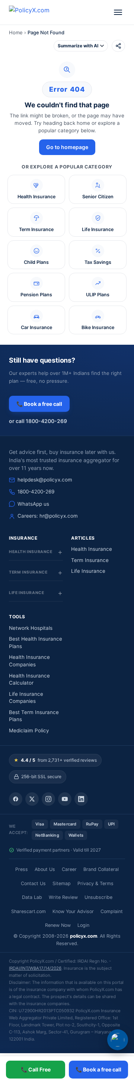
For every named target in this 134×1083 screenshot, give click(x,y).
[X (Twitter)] (32, 799)
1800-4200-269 (35, 492)
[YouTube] (64, 799)
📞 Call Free (36, 1069)
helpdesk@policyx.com (44, 480)
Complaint (111, 911)
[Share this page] (118, 46)
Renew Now (58, 925)
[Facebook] (15, 799)
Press (21, 869)
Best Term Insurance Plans (34, 716)
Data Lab (32, 897)
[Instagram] (48, 799)
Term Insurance (90, 560)
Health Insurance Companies (29, 660)
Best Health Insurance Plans (35, 642)
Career (69, 869)
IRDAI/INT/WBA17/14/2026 (35, 968)
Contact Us (33, 883)
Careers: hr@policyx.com (47, 516)
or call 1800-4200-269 (38, 421)
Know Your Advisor (73, 911)
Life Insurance (88, 571)
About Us (45, 869)
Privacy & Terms (95, 883)
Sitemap (61, 883)
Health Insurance (91, 549)
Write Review (63, 897)
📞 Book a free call (39, 404)
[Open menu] (118, 12)
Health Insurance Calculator (29, 679)
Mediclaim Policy (29, 730)
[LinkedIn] (81, 799)
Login (83, 925)
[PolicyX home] (36, 12)
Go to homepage (67, 147)
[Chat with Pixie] (117, 1039)
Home (16, 32)
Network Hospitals (30, 628)
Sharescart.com (28, 911)
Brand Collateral (101, 869)
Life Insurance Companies (26, 697)
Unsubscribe (98, 897)
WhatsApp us (33, 504)
